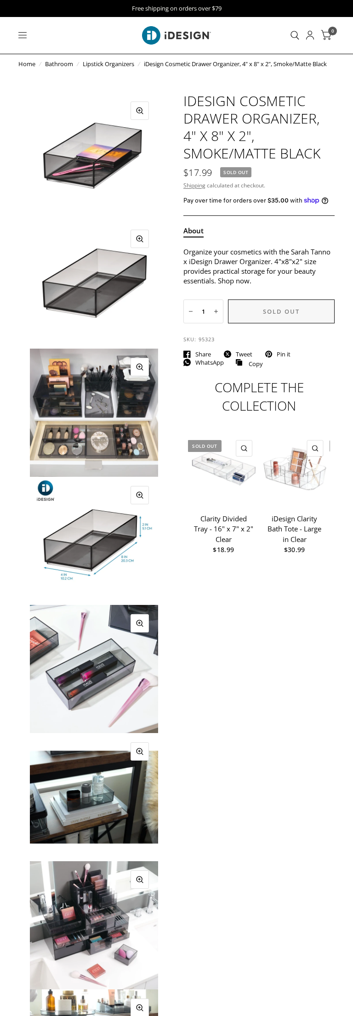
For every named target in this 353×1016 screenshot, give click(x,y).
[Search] (294, 35)
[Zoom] (140, 111)
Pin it (283, 354)
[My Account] (310, 35)
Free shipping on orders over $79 (177, 8)
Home (26, 64)
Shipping (194, 185)
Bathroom (59, 64)
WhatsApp (209, 362)
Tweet (244, 354)
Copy (249, 363)
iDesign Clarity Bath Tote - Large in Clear (294, 528)
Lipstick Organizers (108, 64)
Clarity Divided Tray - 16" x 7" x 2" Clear (223, 528)
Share (203, 354)
